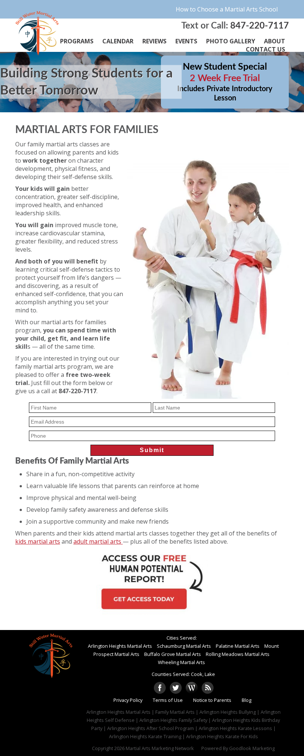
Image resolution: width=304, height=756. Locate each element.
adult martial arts (98, 541)
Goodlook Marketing (252, 748)
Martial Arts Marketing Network (160, 748)
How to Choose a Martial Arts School (227, 9)
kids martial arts (37, 541)
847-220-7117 (259, 25)
